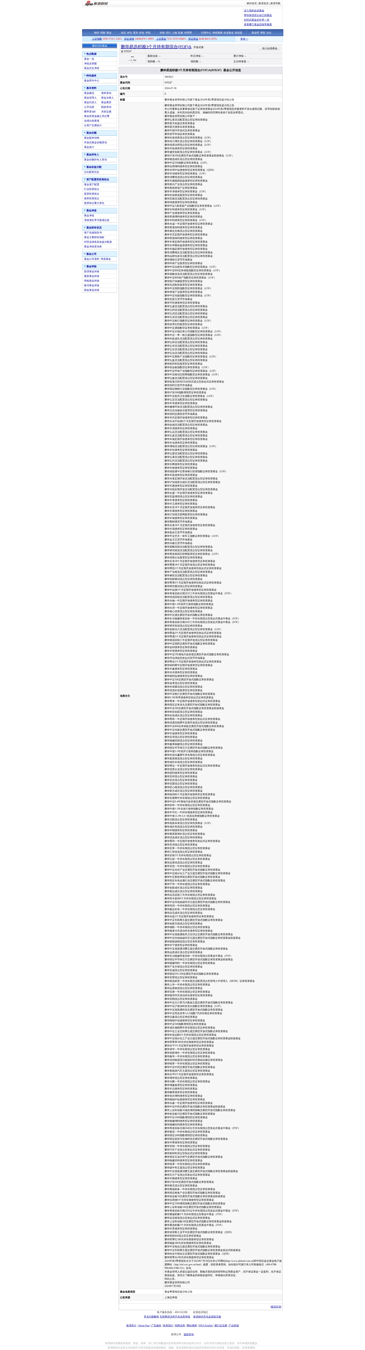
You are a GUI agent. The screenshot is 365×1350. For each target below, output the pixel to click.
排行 (168, 32)
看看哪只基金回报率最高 (258, 24)
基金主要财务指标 (94, 237)
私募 (180, 32)
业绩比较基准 (91, 120)
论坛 (268, 32)
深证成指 (129, 38)
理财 (102, 32)
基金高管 (106, 102)
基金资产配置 (91, 184)
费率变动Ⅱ (89, 111)
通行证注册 (220, 1325)
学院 (147, 32)
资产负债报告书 (93, 232)
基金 (109, 32)
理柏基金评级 (91, 280)
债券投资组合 (91, 198)
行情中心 (206, 32)
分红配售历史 (91, 172)
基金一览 (89, 58)
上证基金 (161, 38)
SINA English (206, 1325)
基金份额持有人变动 (95, 159)
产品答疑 (234, 1325)
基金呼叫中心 (91, 80)
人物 (174, 32)
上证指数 (97, 38)
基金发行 (89, 147)
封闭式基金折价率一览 (256, 19)
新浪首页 (264, 3)
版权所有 (189, 1334)
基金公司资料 (91, 259)
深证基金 (193, 38)
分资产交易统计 (93, 125)
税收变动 (106, 107)
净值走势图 (90, 63)
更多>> (273, 38)
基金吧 (255, 32)
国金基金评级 (91, 290)
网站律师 (192, 1325)
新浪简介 (131, 1325)
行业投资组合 (91, 189)
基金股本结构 (91, 137)
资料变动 (106, 93)
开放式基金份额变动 (95, 142)
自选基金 (228, 32)
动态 (123, 32)
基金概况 (89, 93)
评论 (129, 32)
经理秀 (188, 32)
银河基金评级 (91, 285)
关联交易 (106, 111)
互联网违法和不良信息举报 (175, 1316)
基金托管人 (90, 102)
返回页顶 (276, 1306)
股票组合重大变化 (94, 203)
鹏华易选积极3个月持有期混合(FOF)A (156, 46)
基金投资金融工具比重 (96, 116)
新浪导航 (275, 3)
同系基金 (106, 259)
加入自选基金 (269, 48)
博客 (262, 32)
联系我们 (168, 1325)
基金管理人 (90, 97)
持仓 (141, 32)
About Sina (144, 1325)
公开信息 (89, 107)
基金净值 (89, 215)
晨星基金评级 (91, 276)
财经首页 (252, 3)
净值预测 (217, 32)
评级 (162, 32)
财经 (96, 32)
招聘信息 (180, 1325)
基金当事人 (107, 97)
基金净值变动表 (93, 246)
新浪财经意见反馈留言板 (207, 1316)
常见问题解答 (151, 1316)
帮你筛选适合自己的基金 (258, 15)
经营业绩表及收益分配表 (98, 241)
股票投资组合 (91, 193)
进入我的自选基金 (254, 10)
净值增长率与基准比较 (96, 220)
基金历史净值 (91, 68)
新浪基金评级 (91, 271)
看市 (135, 32)
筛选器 (238, 32)
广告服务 (156, 1325)
